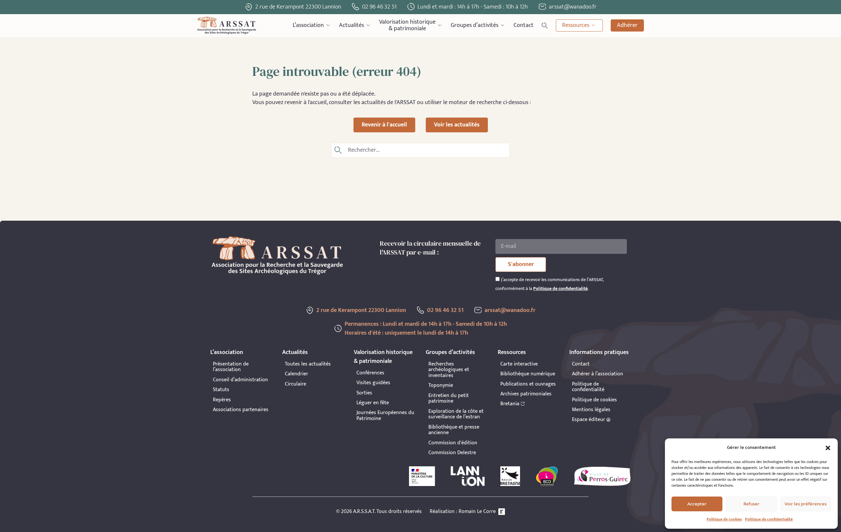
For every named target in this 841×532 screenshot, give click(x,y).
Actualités (351, 25)
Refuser (751, 504)
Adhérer (627, 25)
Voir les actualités (457, 125)
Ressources (575, 25)
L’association (308, 25)
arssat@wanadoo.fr (510, 310)
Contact (523, 25)
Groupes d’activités (474, 25)
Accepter (697, 504)
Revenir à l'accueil (384, 125)
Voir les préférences (805, 504)
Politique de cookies (724, 519)
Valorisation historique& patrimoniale (407, 25)
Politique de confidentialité (769, 519)
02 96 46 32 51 (379, 7)
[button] (828, 448)
